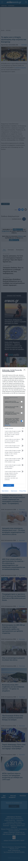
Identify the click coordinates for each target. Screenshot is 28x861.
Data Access (14, 491)
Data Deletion (5, 491)
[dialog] (14, 430)
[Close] (24, 370)
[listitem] (14, 398)
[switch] (22, 401)
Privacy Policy (22, 491)
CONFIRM (8, 485)
